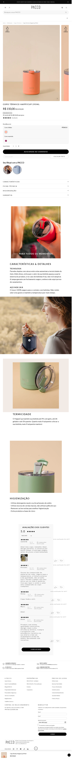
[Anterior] (4, 2)
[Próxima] (68, 2)
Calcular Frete (59, 156)
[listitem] (7, 169)
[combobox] (34, 12)
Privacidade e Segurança (10, 692)
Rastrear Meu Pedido (57, 684)
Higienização (9, 191)
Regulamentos (8, 698)
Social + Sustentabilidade (10, 684)
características (11, 181)
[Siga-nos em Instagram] (13, 749)
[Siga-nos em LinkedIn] (27, 749)
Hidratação (9, 23)
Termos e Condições (10, 695)
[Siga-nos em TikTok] (24, 749)
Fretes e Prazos (55, 698)
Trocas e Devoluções (57, 687)
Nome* (39, 712)
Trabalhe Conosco (9, 701)
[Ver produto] (69, 755)
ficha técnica (10, 186)
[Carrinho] (66, 7)
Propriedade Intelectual (10, 689)
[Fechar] (35, 748)
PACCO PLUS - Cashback (32, 681)
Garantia (7, 195)
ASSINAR (52, 734)
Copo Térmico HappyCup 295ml (18, 753)
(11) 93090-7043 (14, 709)
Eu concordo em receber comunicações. (47, 725)
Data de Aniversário (42, 720)
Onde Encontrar (56, 689)
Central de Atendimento (58, 692)
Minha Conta (55, 681)
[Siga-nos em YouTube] (20, 749)
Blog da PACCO (8, 687)
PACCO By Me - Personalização (34, 684)
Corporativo (29, 689)
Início (4, 23)
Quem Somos (8, 681)
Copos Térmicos (18, 23)
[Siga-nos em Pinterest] (17, 749)
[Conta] (9, 7)
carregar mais (36, 649)
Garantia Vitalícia (56, 695)
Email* (39, 716)
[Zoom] (57, 98)
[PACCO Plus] (62, 7)
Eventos (29, 687)
